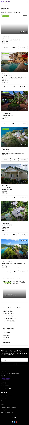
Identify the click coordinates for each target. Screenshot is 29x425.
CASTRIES (6, 337)
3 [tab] (15, 300)
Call (6, 47)
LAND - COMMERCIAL (9, 316)
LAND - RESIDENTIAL (9, 313)
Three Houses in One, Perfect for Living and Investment (13, 40)
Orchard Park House (7, 189)
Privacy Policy (5, 410)
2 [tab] (13, 300)
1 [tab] (11, 300)
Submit (14, 363)
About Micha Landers (6, 396)
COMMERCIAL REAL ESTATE (11, 318)
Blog (2, 400)
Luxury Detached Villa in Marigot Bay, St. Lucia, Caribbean (14, 78)
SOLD (25, 240)
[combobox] (9, 12)
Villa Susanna (5, 227)
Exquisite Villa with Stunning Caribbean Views (13, 263)
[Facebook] (12, 422)
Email (15, 47)
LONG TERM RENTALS (9, 320)
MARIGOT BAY (7, 340)
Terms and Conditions (7, 412)
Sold (23, 240)
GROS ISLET (7, 335)
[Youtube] (16, 422)
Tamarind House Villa (7, 115)
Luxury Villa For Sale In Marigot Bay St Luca (13, 153)
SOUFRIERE (7, 342)
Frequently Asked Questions (8, 407)
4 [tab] (17, 300)
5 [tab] (19, 300)
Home (3, 5)
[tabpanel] (14, 289)
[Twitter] (14, 422)
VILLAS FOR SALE (8, 311)
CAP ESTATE (7, 332)
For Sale (24, 15)
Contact (3, 398)
